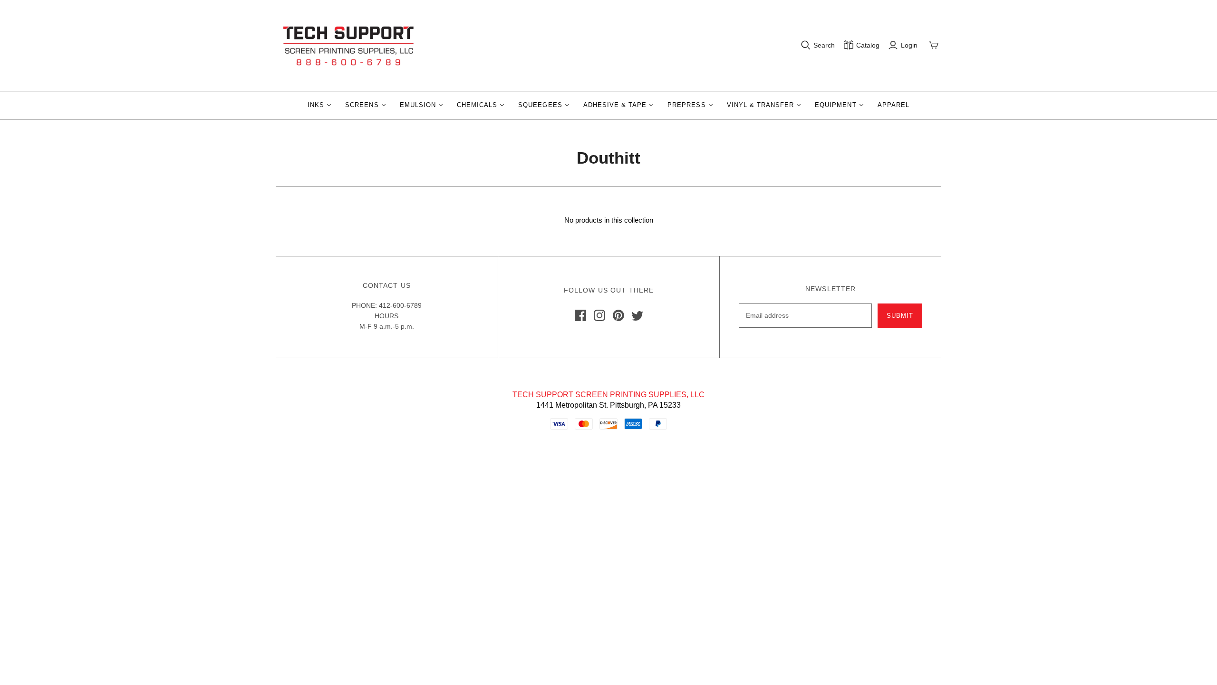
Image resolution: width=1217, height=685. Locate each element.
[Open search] (806, 45)
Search (824, 45)
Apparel (893, 104)
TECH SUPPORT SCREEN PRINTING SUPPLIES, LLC (608, 395)
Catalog (867, 45)
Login (909, 45)
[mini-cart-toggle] (933, 45)
